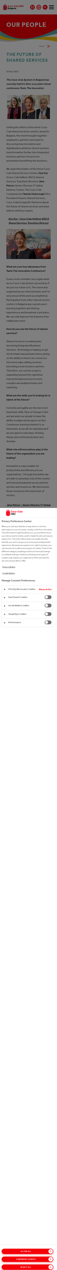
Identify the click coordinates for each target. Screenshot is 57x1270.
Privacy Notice (8, 567)
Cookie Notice (8, 573)
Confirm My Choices (26, 1259)
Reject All (26, 1267)
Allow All (26, 1251)
